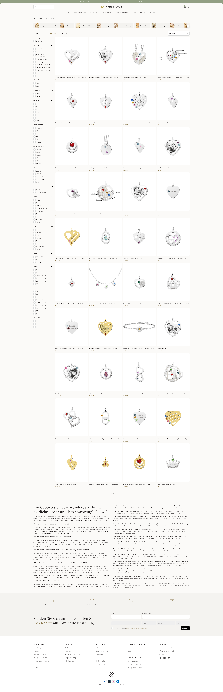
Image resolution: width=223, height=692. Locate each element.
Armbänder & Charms (72, 654)
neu (69, 12)
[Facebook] (160, 658)
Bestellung (37, 648)
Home (35, 18)
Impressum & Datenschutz (110, 685)
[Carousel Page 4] (74, 73)
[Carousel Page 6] (109, 73)
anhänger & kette (107, 12)
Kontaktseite (163, 654)
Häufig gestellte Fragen (41, 661)
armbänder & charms (122, 12)
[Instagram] (164, 658)
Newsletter (100, 654)
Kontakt (36, 668)
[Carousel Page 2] (70, 73)
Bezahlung (37, 651)
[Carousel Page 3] (72, 73)
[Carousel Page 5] (107, 73)
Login (129, 651)
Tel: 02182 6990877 (166, 648)
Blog (35, 664)
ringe (134, 12)
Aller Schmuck (69, 661)
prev (58, 56)
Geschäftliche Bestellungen (137, 648)
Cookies (122, 685)
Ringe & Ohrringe (71, 658)
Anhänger (41, 18)
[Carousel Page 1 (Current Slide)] (69, 73)
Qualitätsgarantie (102, 651)
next (85, 56)
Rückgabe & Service (40, 658)
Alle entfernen (53, 33)
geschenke (152, 12)
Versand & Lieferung (40, 654)
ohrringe (142, 12)
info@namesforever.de (166, 651)
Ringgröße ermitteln (134, 664)
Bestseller (172, 33)
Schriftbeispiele (133, 661)
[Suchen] (52, 7)
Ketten (67, 648)
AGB (99, 685)
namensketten (94, 12)
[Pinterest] (168, 658)
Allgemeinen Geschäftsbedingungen (136, 628)
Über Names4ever (102, 648)
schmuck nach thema (80, 12)
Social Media (100, 664)
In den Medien (101, 661)
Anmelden (185, 628)
